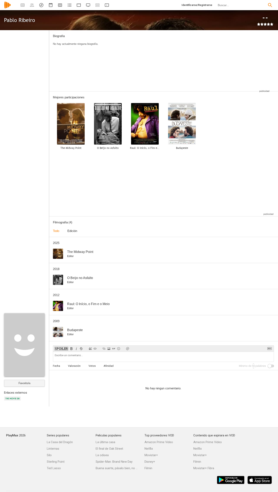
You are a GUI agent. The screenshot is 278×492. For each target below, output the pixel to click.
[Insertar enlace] (104, 348)
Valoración (74, 365)
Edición (72, 231)
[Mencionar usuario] (127, 348)
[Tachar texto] (81, 348)
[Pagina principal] (7, 7)
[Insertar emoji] (118, 348)
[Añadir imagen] (108, 348)
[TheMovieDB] (13, 400)
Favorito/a (24, 383)
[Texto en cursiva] (76, 348)
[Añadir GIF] (113, 348)
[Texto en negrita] (71, 348)
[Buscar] (270, 5)
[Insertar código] (95, 348)
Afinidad (109, 365)
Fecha (56, 365)
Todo (56, 231)
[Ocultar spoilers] (61, 348)
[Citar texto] (90, 348)
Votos (92, 365)
